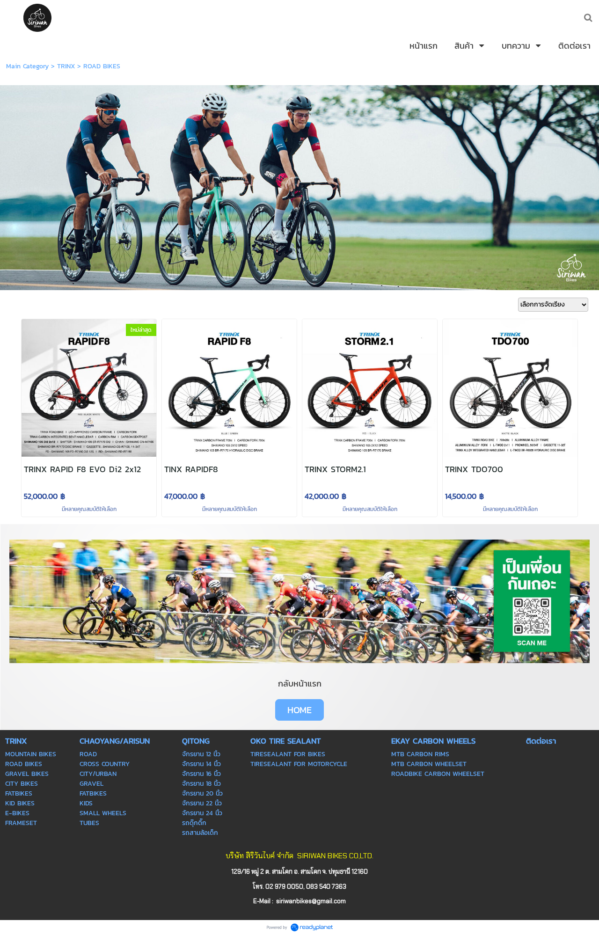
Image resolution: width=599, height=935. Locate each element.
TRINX (66, 66)
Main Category (27, 66)
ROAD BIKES (101, 66)
